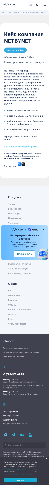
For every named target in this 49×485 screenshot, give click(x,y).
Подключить (24, 254)
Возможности (15, 208)
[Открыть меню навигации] (44, 4)
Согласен (20, 480)
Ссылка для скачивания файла (21, 146)
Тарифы (12, 204)
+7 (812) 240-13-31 (11, 391)
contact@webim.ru (11, 415)
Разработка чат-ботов (19, 263)
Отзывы (12, 304)
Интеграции (14, 213)
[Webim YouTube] (30, 435)
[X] (23, 164)
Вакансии (13, 300)
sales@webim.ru (10, 420)
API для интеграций (18, 268)
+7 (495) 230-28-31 (11, 379)
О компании (14, 295)
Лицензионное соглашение (13, 356)
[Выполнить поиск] (6, 445)
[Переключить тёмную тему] (37, 4)
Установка (13, 223)
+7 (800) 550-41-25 (13, 374)
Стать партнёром (17, 323)
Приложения (14, 218)
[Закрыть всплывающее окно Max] (43, 229)
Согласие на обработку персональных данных (21, 352)
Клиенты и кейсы (15, 50)
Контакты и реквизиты (20, 309)
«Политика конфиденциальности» (17, 469)
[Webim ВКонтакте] (22, 435)
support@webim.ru (11, 411)
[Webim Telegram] (13, 435)
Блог (10, 290)
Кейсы (11, 319)
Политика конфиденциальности (15, 348)
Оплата (12, 314)
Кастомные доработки (19, 273)
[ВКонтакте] (19, 164)
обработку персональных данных (17, 474)
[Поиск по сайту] (30, 4)
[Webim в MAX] (5, 435)
